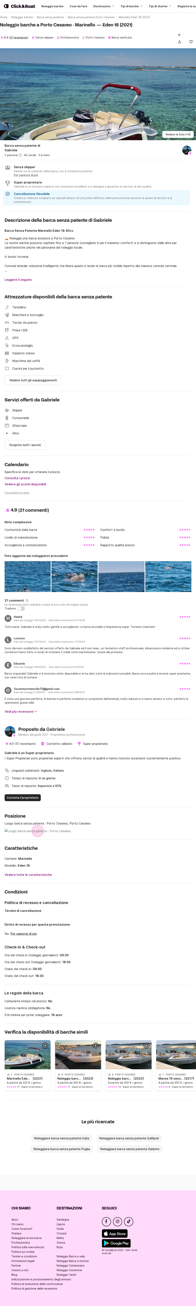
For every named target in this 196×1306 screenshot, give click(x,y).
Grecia (61, 1242)
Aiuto (14, 1219)
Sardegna (63, 1219)
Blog (14, 1274)
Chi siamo (17, 1224)
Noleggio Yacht (66, 1274)
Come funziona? (21, 1228)
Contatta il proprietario (22, 797)
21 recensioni (18, 37)
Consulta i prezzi (17, 478)
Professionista (20, 1242)
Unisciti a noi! (19, 1270)
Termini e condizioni (24, 1256)
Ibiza (60, 1247)
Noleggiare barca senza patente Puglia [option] (61, 1149)
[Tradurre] (21, 608)
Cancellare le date (17, 492)
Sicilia (60, 1228)
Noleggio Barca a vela (71, 1256)
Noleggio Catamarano (71, 1265)
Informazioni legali (22, 1261)
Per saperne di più (24, 934)
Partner (16, 1265)
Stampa (16, 1233)
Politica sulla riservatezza (27, 1247)
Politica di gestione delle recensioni (34, 1288)
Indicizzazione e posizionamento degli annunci (41, 1279)
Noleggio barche (52, 6)
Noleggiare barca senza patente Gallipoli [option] (129, 1138)
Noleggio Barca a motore (73, 1261)
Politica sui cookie (22, 1251)
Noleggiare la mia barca (26, 1238)
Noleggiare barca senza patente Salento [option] (129, 1149)
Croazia (61, 1233)
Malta (60, 1238)
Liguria (61, 1224)
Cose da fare (78, 6)
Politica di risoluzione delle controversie (37, 1284)
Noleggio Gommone (69, 1270)
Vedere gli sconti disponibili (25, 484)
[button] (180, 41)
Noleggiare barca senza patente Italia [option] (61, 1138)
